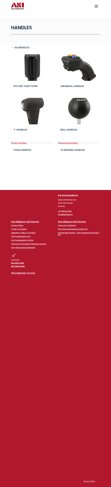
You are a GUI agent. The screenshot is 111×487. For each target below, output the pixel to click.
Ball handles (69, 129)
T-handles (20, 129)
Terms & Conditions (67, 225)
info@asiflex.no (65, 214)
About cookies (89, 481)
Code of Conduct (19, 229)
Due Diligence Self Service (25, 221)
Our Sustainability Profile (22, 240)
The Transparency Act (21, 236)
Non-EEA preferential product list (73, 229)
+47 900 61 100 (64, 211)
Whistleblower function (23, 273)
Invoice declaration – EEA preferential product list (78, 233)
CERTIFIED (18, 263)
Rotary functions (26, 86)
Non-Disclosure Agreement (23, 247)
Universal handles (72, 86)
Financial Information (28, 244)
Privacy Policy (17, 225)
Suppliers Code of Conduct (23, 232)
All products (22, 47)
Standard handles (73, 150)
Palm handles (22, 150)
